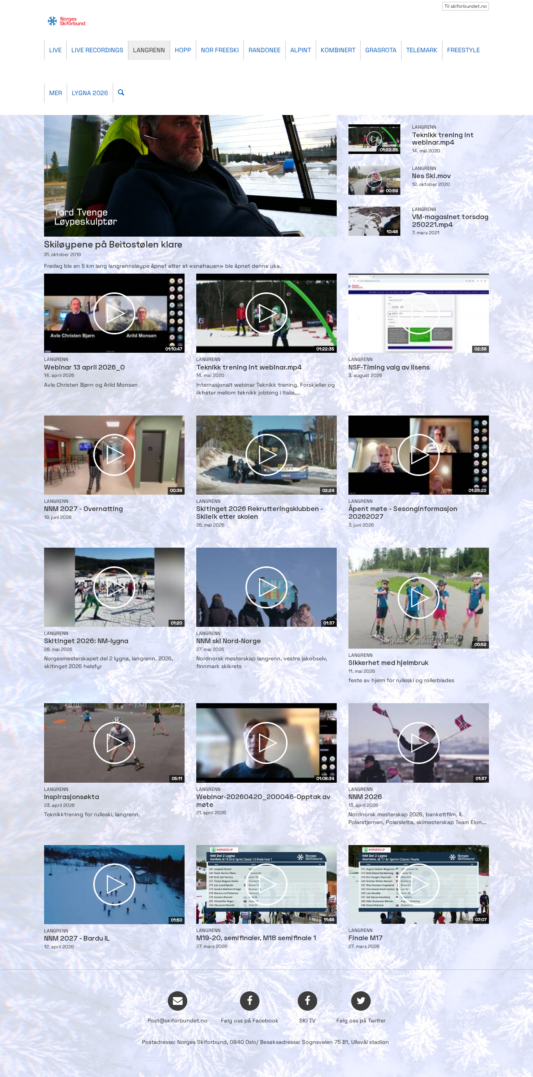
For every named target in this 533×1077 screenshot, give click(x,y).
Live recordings (97, 50)
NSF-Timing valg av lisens (389, 367)
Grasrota (380, 50)
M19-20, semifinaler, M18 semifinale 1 (256, 938)
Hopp (183, 50)
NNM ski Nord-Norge (228, 641)
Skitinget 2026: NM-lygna (86, 641)
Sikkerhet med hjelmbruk (388, 663)
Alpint (300, 50)
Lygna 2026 (90, 93)
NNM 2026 (365, 797)
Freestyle (463, 50)
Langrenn (149, 50)
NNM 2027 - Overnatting (83, 509)
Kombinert (338, 50)
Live (55, 50)
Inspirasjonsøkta (71, 797)
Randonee (265, 50)
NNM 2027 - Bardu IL (77, 939)
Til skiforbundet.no (465, 6)
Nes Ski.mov (431, 176)
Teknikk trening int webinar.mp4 (249, 367)
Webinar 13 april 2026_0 (84, 367)
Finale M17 (365, 938)
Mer (55, 93)
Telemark (421, 50)
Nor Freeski (220, 50)
